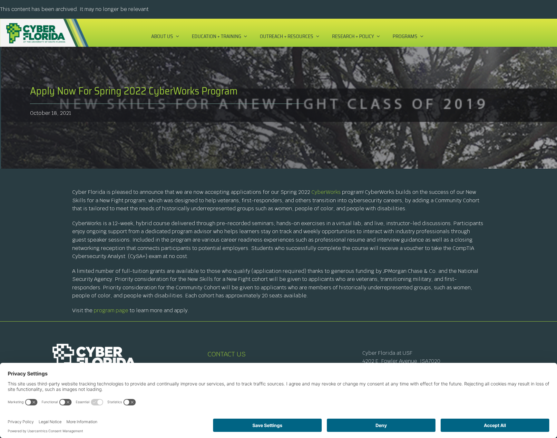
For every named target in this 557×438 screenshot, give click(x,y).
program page (111, 310)
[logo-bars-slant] (44, 21)
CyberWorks (326, 192)
